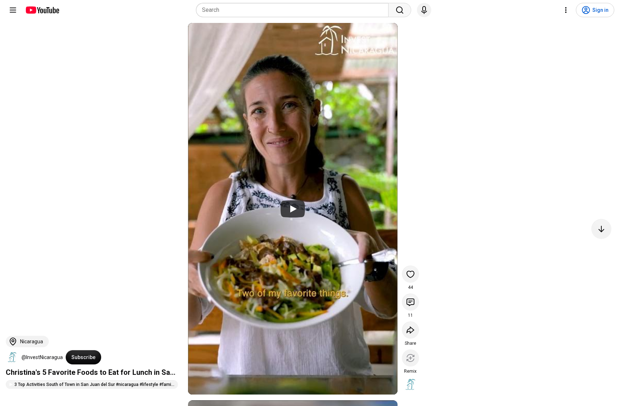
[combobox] (294, 10)
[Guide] (13, 10)
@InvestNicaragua (42, 357)
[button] (12, 357)
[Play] (293, 209)
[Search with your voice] (424, 10)
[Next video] (601, 229)
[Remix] (410, 358)
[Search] (399, 10)
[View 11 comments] (410, 302)
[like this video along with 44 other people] (410, 274)
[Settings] (566, 10)
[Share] (410, 330)
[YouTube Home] (42, 10)
